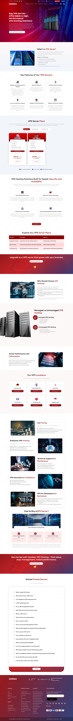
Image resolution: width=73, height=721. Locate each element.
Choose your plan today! (36, 261)
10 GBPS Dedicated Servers (25, 693)
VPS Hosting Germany (36, 706)
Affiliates (9, 698)
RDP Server (23, 711)
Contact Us (10, 693)
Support (63, 1)
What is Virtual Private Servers (55, 66)
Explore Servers (17, 405)
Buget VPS (26, 129)
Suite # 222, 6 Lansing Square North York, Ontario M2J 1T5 (56, 679)
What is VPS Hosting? (45, 66)
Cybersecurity (23, 698)
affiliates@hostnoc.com (12, 710)
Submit (51, 699)
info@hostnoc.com (51, 1)
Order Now (18, 161)
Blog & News (10, 695)
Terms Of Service (49, 719)
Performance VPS (44, 129)
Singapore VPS (35, 713)
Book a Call (57, 1)
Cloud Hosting (23, 695)
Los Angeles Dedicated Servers (38, 701)
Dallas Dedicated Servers (37, 698)
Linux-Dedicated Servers (25, 708)
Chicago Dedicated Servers (37, 695)
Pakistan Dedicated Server (37, 703)
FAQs (61, 719)
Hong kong (34, 711)
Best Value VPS (35, 129)
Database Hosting (24, 703)
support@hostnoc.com (12, 708)
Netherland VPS (35, 708)
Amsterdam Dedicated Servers (38, 693)
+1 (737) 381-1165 (42, 1)
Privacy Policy (56, 719)
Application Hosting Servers (25, 701)
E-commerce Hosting (24, 706)
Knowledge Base (10, 705)
